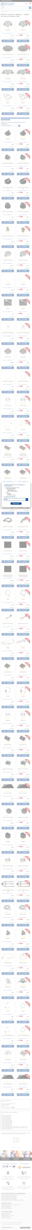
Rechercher (16, 503)
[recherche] (27, 499)
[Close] (28, 484)
